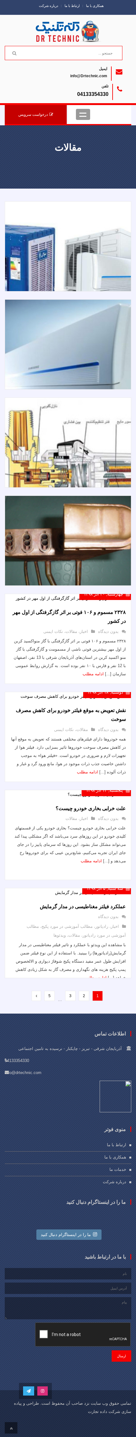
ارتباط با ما (72, 6)
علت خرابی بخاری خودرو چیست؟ (91, 808)
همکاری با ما (95, 6)
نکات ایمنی (53, 631)
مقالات (71, 631)
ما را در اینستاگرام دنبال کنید (66, 1234)
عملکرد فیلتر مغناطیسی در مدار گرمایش (83, 906)
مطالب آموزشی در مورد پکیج (67, 926)
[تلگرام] (28, 1391)
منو (83, 114)
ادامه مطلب (93, 674)
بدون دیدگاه (108, 631)
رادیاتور (101, 926)
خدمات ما (117, 1169)
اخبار (84, 631)
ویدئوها (59, 935)
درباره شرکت (48, 6)
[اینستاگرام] (42, 1391)
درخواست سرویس (33, 114)
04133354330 (92, 94)
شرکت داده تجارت (104, 1411)
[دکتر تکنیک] (68, 29)
